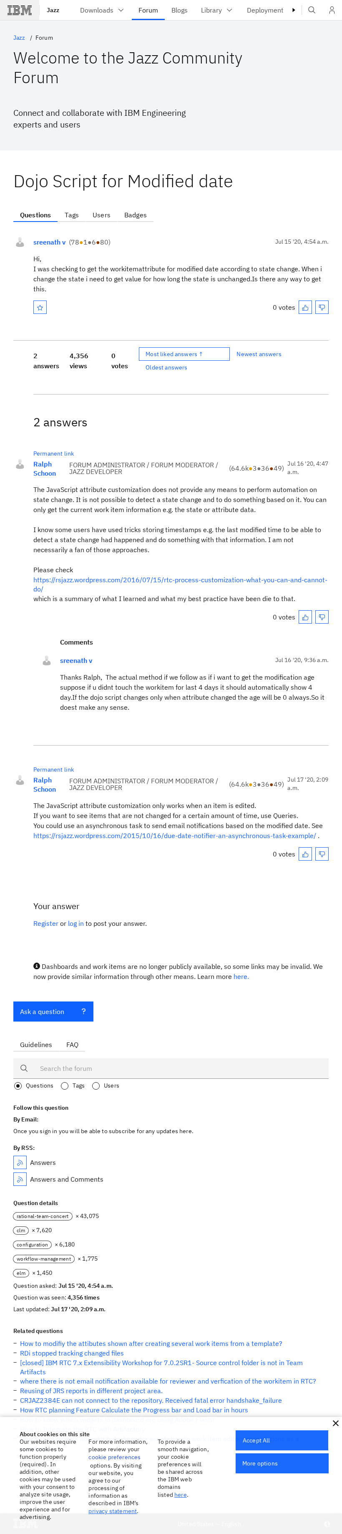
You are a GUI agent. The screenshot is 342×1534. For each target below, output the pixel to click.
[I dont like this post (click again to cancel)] (322, 307)
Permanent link (53, 453)
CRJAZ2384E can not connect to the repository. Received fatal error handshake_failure (151, 1400)
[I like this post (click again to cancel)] (305, 307)
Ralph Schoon (44, 468)
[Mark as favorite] (40, 307)
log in (76, 923)
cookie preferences (114, 1457)
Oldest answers (166, 367)
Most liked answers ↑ (174, 354)
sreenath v (49, 242)
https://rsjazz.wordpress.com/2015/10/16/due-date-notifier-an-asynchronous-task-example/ (174, 835)
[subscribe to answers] (20, 1162)
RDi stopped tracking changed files (72, 1353)
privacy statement (112, 1511)
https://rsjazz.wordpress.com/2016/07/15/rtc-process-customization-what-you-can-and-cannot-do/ (180, 584)
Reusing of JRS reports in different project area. (91, 1390)
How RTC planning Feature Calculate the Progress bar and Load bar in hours (134, 1410)
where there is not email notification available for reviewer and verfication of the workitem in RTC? (168, 1381)
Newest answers (258, 354)
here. (241, 976)
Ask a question (42, 1011)
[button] (336, 1423)
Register (45, 923)
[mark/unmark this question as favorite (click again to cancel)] (40, 307)
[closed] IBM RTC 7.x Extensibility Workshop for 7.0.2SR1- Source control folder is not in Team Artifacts (161, 1367)
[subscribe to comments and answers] (20, 1179)
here (180, 1494)
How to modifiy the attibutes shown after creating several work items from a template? (151, 1343)
